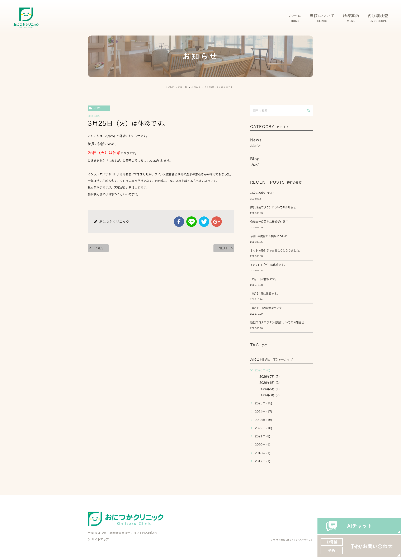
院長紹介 (315, 33)
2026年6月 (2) (269, 382)
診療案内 (351, 18)
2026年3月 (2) (269, 395)
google (216, 221)
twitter (204, 221)
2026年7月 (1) (269, 376)
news (97, 108)
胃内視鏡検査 (375, 33)
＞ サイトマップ (98, 539)
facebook (179, 221)
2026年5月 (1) (269, 388)
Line (191, 221)
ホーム (295, 18)
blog (255, 161)
